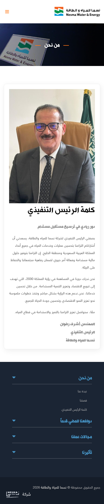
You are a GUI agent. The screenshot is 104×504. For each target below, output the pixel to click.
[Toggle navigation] (7, 11)
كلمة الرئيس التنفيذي (74, 409)
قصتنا (83, 400)
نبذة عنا (82, 391)
